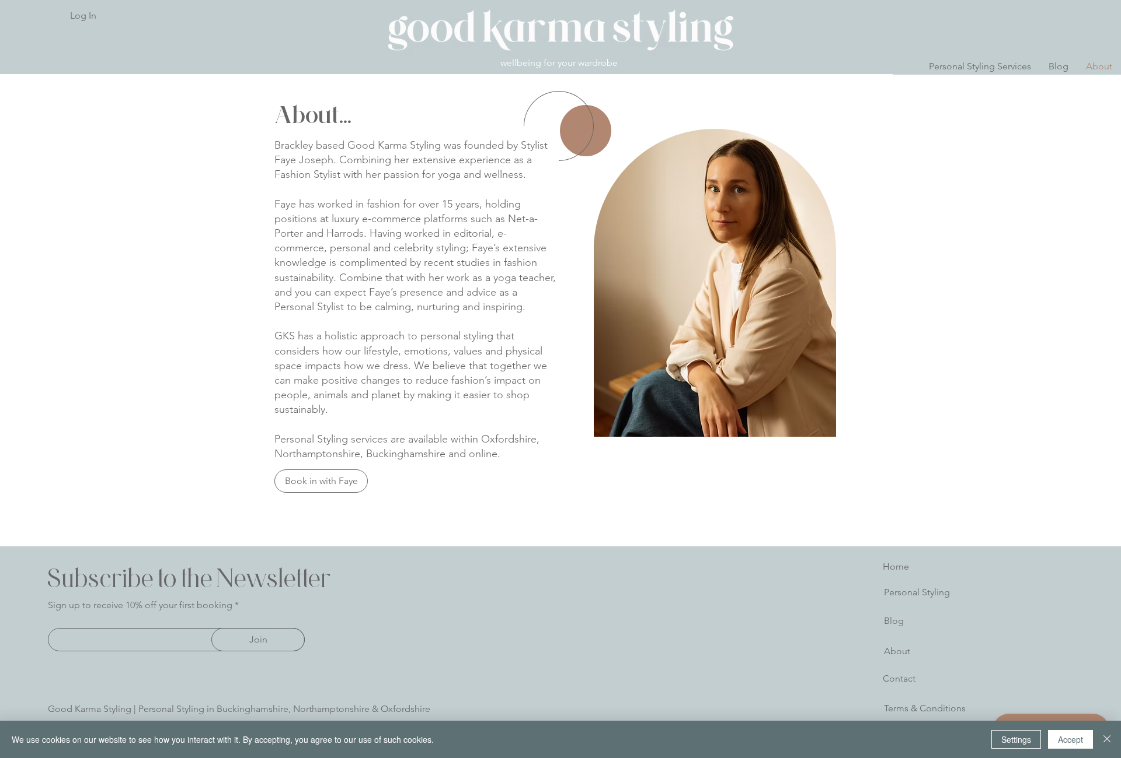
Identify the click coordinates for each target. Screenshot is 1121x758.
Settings (1016, 739)
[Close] (1107, 739)
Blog (894, 620)
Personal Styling (917, 592)
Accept (1070, 739)
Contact (899, 678)
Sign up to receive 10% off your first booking (140, 605)
